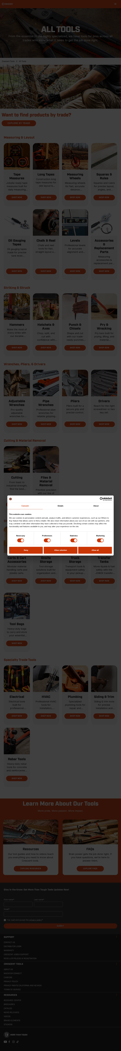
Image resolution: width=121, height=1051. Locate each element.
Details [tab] (60, 506)
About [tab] (96, 506)
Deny (26, 550)
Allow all (95, 550)
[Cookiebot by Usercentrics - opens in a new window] (101, 499)
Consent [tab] (25, 506)
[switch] (47, 540)
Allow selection (60, 550)
